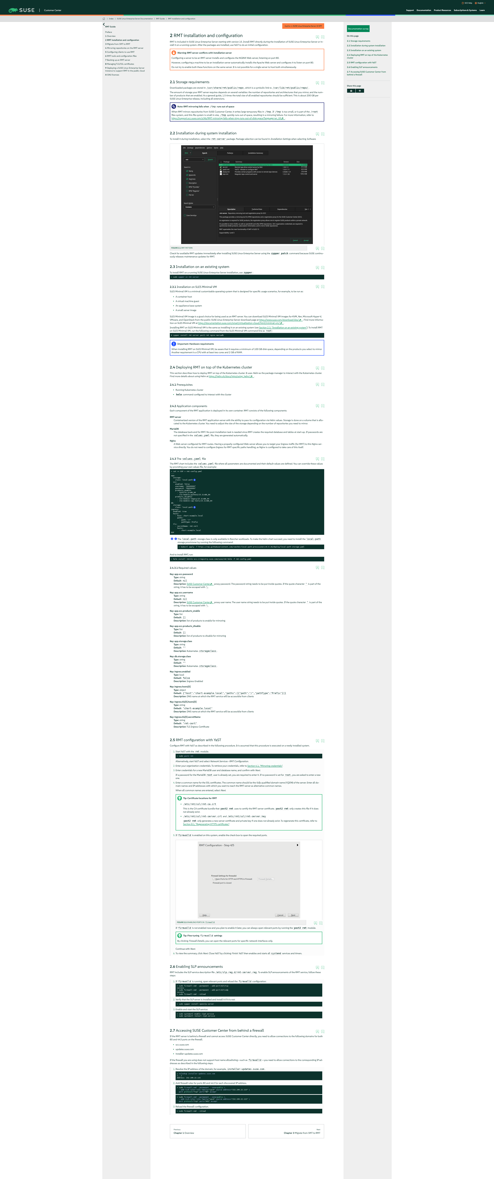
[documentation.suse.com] (104, 18)
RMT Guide (160, 18)
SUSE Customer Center (198, 583)
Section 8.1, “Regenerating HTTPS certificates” (206, 824)
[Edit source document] (322, 37)
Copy (321, 277)
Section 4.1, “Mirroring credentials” (264, 765)
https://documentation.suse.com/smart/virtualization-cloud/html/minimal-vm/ (239, 323)
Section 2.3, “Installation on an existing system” (283, 327)
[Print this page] (360, 91)
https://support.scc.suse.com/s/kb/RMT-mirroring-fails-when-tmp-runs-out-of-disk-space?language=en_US (226, 118)
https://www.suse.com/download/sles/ (279, 319)
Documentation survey (358, 28)
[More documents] (103, 24)
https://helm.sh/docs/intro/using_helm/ (229, 376)
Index (111, 18)
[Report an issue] (317, 37)
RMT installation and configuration (181, 18)
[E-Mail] (351, 91)
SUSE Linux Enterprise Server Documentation (135, 18)
